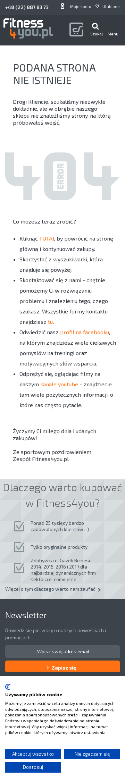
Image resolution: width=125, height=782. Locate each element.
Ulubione (111, 6)
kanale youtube (59, 384)
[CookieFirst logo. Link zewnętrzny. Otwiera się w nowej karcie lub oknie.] (7, 687)
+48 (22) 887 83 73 (27, 7)
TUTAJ (46, 238)
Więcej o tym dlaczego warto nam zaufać (50, 589)
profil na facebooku (84, 332)
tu (50, 321)
